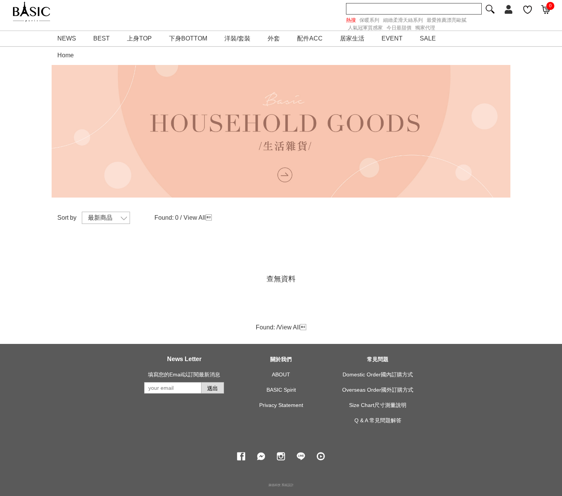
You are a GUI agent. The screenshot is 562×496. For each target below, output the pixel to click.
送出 (212, 388)
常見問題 (377, 359)
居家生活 (352, 38)
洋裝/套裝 (237, 38)
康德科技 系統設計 (281, 485)
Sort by (66, 217)
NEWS (66, 38)
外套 (274, 38)
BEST (101, 38)
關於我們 (281, 359)
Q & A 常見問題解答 (377, 420)
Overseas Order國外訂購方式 (377, 390)
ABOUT (281, 374)
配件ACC (310, 38)
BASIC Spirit (281, 390)
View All (195, 217)
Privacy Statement (281, 405)
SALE (428, 38)
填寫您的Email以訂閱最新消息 (184, 374)
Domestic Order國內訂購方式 (378, 374)
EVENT (392, 38)
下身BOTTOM (188, 38)
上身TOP (139, 38)
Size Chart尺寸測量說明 (377, 405)
